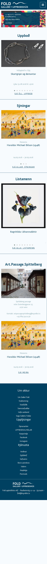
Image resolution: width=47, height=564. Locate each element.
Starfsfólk (23, 405)
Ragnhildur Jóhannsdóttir (23, 231)
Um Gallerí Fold (23, 397)
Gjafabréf (23, 455)
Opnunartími (23, 426)
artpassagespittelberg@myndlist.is (27, 313)
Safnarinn (23, 459)
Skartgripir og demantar (23, 73)
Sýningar (23, 106)
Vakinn (23, 466)
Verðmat (23, 452)
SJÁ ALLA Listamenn (23, 248)
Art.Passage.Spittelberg (23, 264)
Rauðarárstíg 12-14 (27, 490)
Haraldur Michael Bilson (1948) (23, 145)
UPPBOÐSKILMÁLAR (23, 430)
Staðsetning (23, 401)
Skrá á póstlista (23, 463)
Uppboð (23, 35)
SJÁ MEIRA (8, 23)
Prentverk (23, 474)
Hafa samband (23, 412)
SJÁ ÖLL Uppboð (24, 94)
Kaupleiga (23, 470)
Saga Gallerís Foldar (23, 416)
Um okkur (23, 390)
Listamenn (23, 179)
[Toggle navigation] (43, 5)
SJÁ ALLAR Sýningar (23, 167)
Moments (23, 142)
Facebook (23, 437)
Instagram (23, 441)
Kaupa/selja (23, 434)
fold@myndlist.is (23, 493)
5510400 (40, 490)
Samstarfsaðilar (23, 408)
